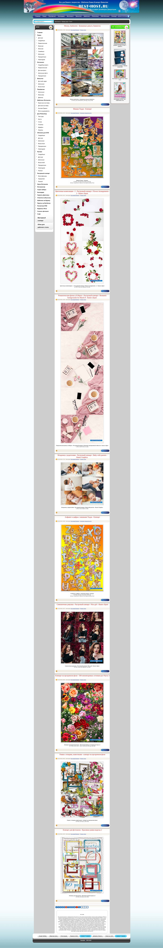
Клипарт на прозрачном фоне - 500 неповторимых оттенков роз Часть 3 (82, 676)
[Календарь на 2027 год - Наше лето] (119, 77)
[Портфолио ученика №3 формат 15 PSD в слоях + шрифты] (119, 42)
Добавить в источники (122, 16)
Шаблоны (87, 16)
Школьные (41, 54)
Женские (40, 48)
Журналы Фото (42, 208)
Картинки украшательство (86, 113)
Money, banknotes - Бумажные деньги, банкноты (82, 26)
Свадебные (41, 40)
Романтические (42, 43)
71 (79, 907)
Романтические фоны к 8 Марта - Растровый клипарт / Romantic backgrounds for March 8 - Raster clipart (82, 296)
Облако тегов (65, 21)
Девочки (40, 97)
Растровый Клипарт (75, 29)
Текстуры (41, 116)
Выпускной (41, 162)
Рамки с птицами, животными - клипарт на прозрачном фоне (82, 754)
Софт (39, 214)
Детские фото (42, 70)
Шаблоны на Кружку (43, 200)
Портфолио (52, 16)
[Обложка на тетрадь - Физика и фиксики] (119, 64)
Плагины (40, 124)
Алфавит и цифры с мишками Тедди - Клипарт (82, 517)
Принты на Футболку (43, 203)
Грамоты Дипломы (43, 195)
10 (74, 907)
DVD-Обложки (105, 16)
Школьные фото (43, 73)
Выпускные (41, 86)
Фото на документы (43, 111)
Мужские (40, 46)
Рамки (44, 16)
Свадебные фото (43, 65)
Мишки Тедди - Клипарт (82, 109)
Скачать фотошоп (43, 211)
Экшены (40, 130)
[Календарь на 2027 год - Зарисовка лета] (119, 97)
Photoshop (95, 16)
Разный (40, 181)
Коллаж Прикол (42, 108)
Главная (37, 16)
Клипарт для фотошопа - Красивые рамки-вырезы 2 (82, 830)
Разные (40, 170)
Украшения (41, 178)
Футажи (39, 151)
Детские (40, 38)
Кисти (40, 119)
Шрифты (40, 127)
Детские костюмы (43, 105)
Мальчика (41, 95)
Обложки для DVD (43, 132)
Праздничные (42, 57)
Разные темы (83, 29)
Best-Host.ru (58, 21)
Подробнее (104, 104)
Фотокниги (70, 16)
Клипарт (114, 16)
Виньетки (79, 16)
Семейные (41, 51)
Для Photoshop (42, 113)
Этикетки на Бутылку (44, 197)
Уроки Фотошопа (42, 184)
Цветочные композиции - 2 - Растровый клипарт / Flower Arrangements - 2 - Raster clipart (82, 192)
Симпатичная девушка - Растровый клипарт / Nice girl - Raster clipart (82, 604)
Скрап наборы (41, 189)
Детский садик (42, 81)
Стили (40, 122)
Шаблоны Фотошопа (43, 100)
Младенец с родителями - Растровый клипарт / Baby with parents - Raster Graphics (82, 456)
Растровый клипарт (43, 173)
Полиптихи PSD (42, 206)
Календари (61, 16)
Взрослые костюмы (44, 103)
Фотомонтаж (41, 187)
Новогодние (41, 59)
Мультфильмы (42, 176)
